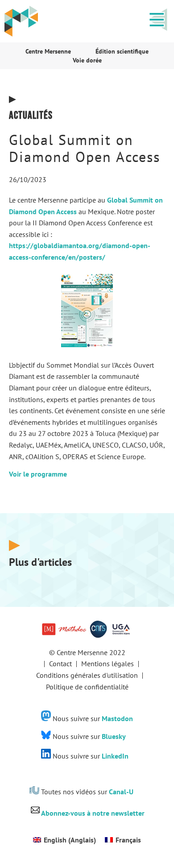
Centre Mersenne (48, 51)
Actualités (31, 115)
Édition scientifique (122, 51)
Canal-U (121, 791)
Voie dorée (87, 60)
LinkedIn (115, 755)
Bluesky (114, 736)
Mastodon (117, 718)
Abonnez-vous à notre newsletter (93, 813)
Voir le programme (38, 473)
